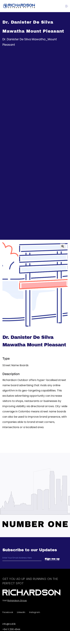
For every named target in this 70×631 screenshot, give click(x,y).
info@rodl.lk (9, 624)
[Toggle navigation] (66, 6)
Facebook (7, 612)
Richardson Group (17, 600)
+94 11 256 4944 (11, 629)
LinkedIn (21, 612)
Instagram (34, 612)
